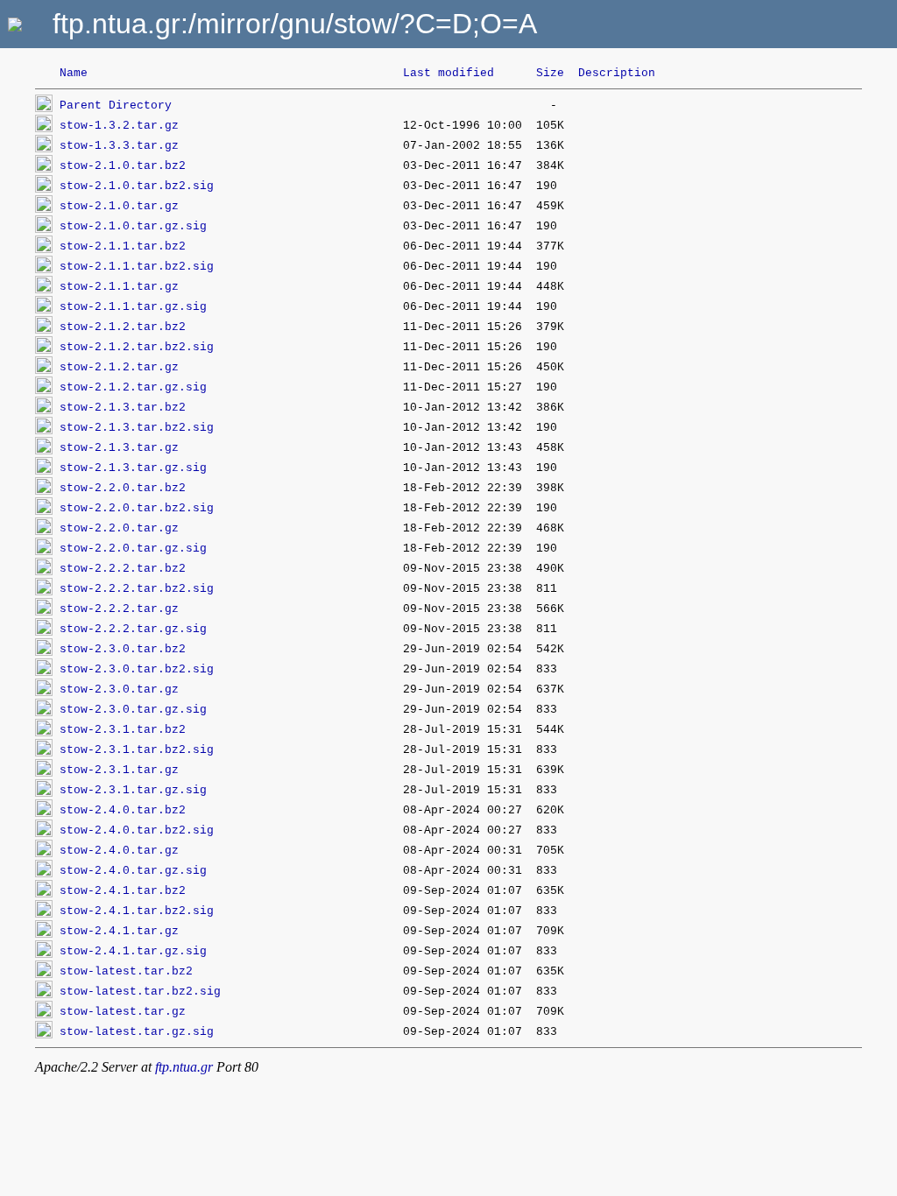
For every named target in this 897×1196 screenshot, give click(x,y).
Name (74, 73)
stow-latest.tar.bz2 (126, 971)
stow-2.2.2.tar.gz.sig (133, 629)
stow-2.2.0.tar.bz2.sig (137, 508)
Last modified (448, 73)
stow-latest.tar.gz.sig (137, 1031)
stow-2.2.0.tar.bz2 (123, 488)
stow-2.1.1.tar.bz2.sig (137, 266)
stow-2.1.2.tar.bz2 (123, 327)
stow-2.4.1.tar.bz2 (123, 890)
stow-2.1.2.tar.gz (119, 367)
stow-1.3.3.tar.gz (119, 145)
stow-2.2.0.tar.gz (119, 528)
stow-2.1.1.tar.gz (119, 286)
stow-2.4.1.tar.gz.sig (133, 951)
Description (616, 73)
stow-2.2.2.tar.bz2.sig (137, 588)
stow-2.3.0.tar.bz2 (123, 649)
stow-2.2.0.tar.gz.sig (133, 548)
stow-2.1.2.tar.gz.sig (133, 387)
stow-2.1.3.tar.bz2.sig (137, 427)
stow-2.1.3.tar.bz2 (123, 407)
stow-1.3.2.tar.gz (119, 125)
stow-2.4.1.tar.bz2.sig (137, 911)
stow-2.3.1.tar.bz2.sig (137, 749)
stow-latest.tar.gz (123, 1011)
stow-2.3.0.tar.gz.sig (133, 709)
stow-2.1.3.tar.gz (119, 447)
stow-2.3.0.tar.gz (119, 689)
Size (550, 73)
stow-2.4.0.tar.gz (119, 850)
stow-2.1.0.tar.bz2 (123, 165)
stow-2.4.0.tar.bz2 (123, 810)
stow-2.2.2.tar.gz (119, 609)
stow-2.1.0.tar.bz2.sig (137, 186)
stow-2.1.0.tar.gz (119, 206)
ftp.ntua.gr (184, 1066)
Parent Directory (116, 105)
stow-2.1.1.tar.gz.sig (133, 306)
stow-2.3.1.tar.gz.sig (133, 790)
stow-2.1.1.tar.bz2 (123, 246)
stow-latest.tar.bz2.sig (140, 991)
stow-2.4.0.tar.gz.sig (133, 870)
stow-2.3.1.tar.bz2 (123, 729)
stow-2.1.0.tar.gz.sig (133, 226)
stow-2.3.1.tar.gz (119, 770)
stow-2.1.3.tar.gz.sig (133, 468)
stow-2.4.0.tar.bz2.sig (137, 830)
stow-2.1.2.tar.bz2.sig (137, 347)
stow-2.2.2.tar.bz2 (123, 568)
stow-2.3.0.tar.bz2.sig (137, 669)
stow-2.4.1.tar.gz (119, 931)
